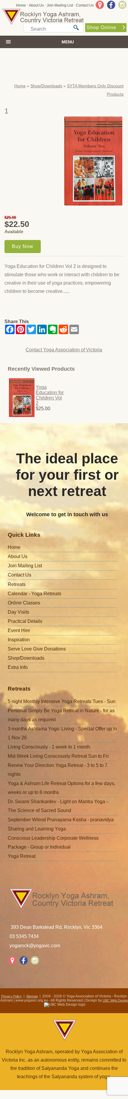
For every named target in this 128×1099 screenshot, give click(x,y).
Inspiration (19, 639)
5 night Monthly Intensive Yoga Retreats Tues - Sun (61, 701)
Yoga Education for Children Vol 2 (50, 395)
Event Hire (19, 630)
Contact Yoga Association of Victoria (64, 349)
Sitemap (32, 996)
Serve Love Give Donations (37, 648)
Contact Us (85, 5)
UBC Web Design (115, 1000)
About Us (36, 5)
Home (21, 5)
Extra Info (18, 667)
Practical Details (25, 621)
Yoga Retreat (21, 856)
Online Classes (24, 602)
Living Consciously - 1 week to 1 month (49, 746)
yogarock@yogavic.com (35, 945)
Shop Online (101, 27)
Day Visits (18, 612)
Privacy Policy (11, 996)
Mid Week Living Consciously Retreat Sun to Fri (58, 756)
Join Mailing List (60, 5)
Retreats (17, 584)
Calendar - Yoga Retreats (34, 593)
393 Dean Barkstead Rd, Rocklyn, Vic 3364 (56, 927)
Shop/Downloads (46, 85)
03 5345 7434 (24, 936)
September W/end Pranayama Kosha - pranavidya (61, 819)
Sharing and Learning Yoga (37, 828)
